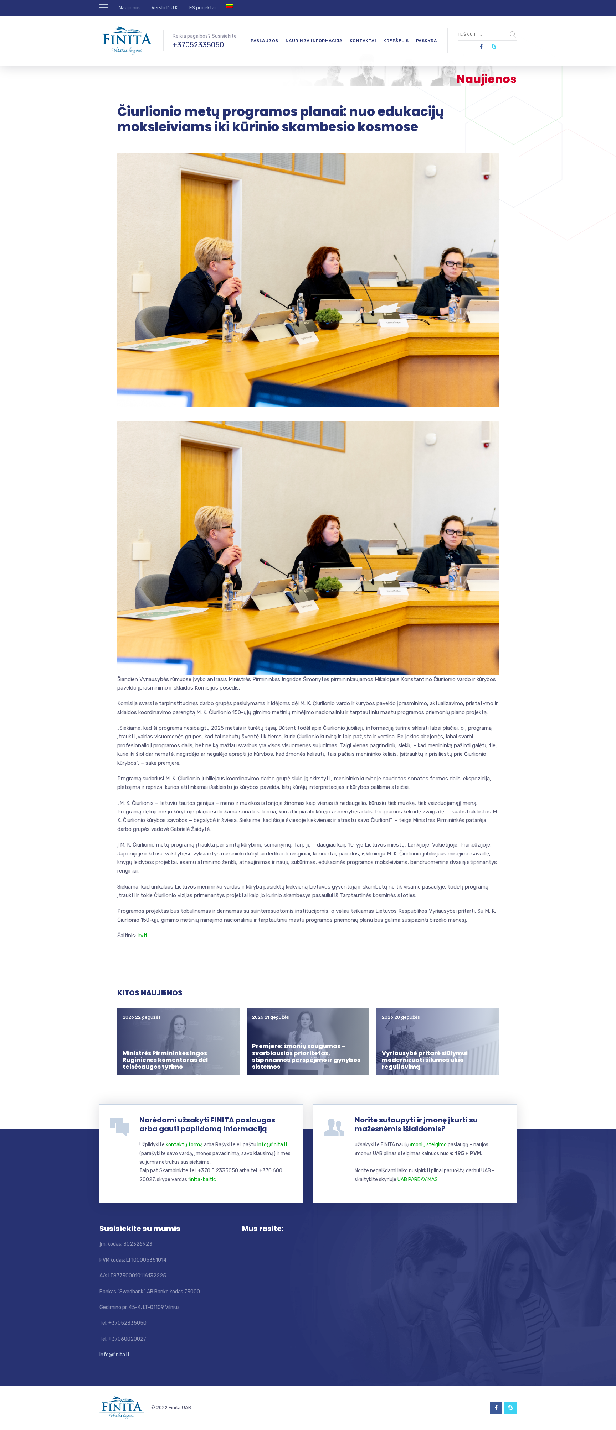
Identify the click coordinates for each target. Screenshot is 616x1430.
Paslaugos (264, 40)
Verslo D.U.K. (165, 7)
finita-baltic (202, 1180)
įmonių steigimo (428, 1145)
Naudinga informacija (314, 40)
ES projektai (202, 7)
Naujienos (130, 7)
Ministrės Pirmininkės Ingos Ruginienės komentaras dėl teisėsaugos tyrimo (165, 1060)
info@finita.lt (272, 1145)
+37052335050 (198, 45)
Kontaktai (363, 40)
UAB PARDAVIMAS (417, 1180)
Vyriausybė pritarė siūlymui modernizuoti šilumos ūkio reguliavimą (425, 1060)
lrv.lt (143, 935)
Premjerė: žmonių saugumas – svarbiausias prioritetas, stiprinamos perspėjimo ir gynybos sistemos (306, 1056)
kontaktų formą (184, 1145)
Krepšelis (396, 40)
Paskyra (426, 40)
